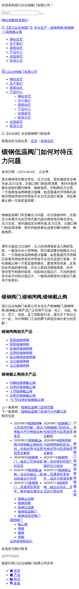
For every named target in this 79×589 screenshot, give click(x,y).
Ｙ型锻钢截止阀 (21, 391)
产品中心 (16, 52)
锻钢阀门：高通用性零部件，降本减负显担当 (28, 487)
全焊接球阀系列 (21, 541)
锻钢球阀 (24, 503)
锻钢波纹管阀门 (29, 516)
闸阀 (21, 528)
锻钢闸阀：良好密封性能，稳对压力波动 (58, 462)
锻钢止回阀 (26, 499)
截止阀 (23, 524)
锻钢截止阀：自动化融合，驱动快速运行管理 (28, 474)
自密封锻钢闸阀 (21, 353)
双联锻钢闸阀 (19, 340)
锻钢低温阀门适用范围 (37, 407)
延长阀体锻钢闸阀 (23, 357)
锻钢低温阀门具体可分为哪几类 (43, 411)
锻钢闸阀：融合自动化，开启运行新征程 (58, 487)
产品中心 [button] (16, 92)
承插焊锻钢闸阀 (21, 348)
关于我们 (16, 43)
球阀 (21, 537)
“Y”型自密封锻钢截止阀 (27, 400)
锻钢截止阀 (75, 486)
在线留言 (16, 56)
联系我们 (21, 20)
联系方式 (16, 60)
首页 (34, 141)
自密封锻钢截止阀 (23, 387)
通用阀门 (16, 520)
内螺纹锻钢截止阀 (23, 383)
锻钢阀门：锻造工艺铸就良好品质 (28, 462)
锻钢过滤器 (26, 507)
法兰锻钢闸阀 (19, 361)
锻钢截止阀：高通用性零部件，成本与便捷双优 (58, 474)
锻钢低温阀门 (27, 511)
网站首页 (16, 39)
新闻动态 (16, 48)
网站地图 (8, 20)
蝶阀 (21, 533)
